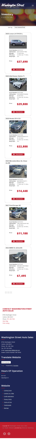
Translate (15, 365)
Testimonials (7, 405)
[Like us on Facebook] (4, 433)
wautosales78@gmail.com (12, 350)
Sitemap (6, 408)
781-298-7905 (11, 319)
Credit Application (9, 396)
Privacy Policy (8, 399)
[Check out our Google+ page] (9, 433)
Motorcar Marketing (27, 428)
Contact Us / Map (9, 393)
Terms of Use (8, 402)
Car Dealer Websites (8, 428)
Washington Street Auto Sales (18, 426)
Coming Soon (8, 390)
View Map (5, 321)
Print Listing (6, 323)
